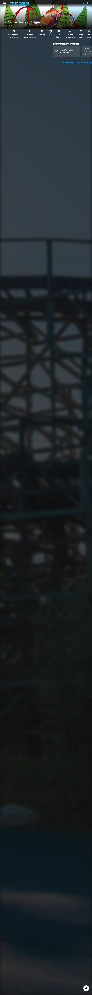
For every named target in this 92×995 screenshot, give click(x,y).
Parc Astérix (9, 25)
